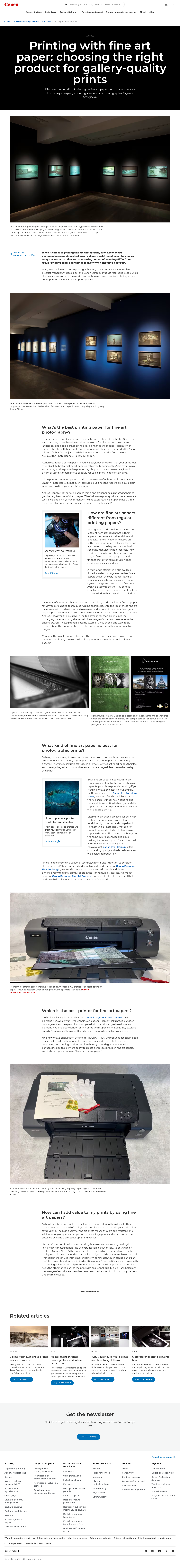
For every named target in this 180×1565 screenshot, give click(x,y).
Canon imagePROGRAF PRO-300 (104, 1017)
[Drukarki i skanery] (79, 12)
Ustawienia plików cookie (38, 1543)
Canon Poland (11, 1551)
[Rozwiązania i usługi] (104, 12)
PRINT (94, 1352)
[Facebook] (146, 1551)
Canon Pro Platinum (115, 847)
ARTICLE (90, 36)
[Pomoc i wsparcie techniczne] (137, 12)
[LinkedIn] (159, 1551)
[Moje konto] (166, 5)
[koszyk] (173, 5)
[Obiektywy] (57, 12)
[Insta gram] (152, 1551)
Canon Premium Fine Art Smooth (71, 876)
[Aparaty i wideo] (43, 12)
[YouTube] (173, 1551)
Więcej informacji (21, 1379)
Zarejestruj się (88, 1437)
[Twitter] (166, 1551)
